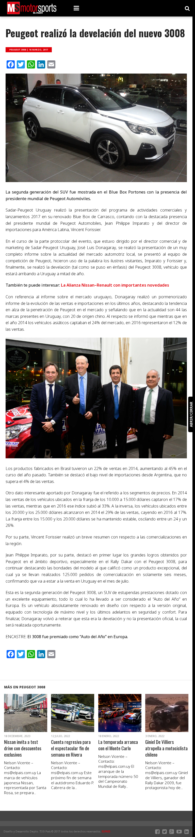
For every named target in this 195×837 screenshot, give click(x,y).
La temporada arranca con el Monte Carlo (118, 745)
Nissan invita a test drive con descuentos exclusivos (22, 748)
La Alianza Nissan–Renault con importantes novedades (115, 285)
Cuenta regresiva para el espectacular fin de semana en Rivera (71, 748)
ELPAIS (106, 831)
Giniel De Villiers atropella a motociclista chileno (166, 748)
